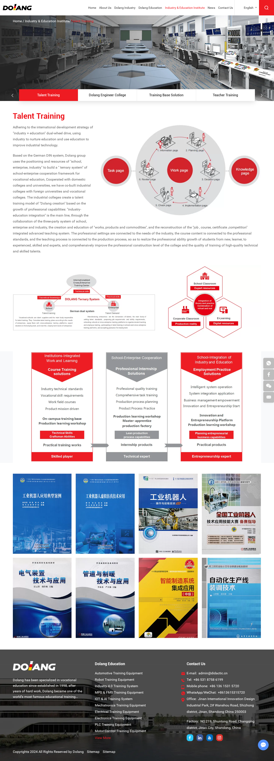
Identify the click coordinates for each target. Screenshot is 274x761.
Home (92, 7)
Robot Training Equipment (114, 680)
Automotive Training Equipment (119, 673)
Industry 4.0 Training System (116, 686)
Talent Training (48, 95)
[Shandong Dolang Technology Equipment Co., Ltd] (17, 9)
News (211, 7)
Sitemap (93, 752)
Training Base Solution (166, 95)
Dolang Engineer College (107, 95)
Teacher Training (225, 95)
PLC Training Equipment (113, 724)
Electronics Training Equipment (118, 718)
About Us (105, 7)
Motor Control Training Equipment (120, 731)
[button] (12, 95)
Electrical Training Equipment (117, 712)
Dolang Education (150, 7)
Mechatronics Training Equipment (120, 705)
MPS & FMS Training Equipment (119, 692)
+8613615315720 (231, 692)
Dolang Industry (125, 7)
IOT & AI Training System (114, 699)
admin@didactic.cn (213, 673)
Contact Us (225, 7)
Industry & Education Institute (185, 7)
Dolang (78, 752)
